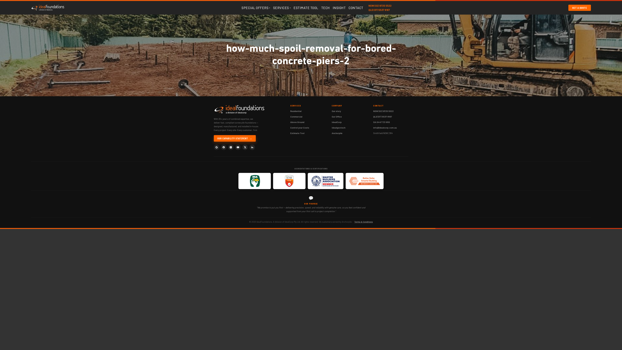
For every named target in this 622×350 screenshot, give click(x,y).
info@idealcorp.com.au (385, 127)
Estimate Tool (306, 8)
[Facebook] (223, 147)
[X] (245, 147)
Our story (336, 111)
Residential (295, 111)
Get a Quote (579, 7)
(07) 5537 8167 (382, 9)
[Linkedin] (252, 147)
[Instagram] (231, 147)
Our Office (337, 116)
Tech (325, 8)
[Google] (216, 147)
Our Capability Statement (232, 138)
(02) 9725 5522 (383, 5)
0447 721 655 (383, 122)
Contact (356, 8)
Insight (339, 8)
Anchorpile (337, 133)
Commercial (296, 116)
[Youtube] (238, 147)
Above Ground (297, 122)
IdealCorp (337, 122)
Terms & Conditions (363, 222)
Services (282, 8)
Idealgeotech (338, 127)
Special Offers (256, 8)
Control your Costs (299, 127)
